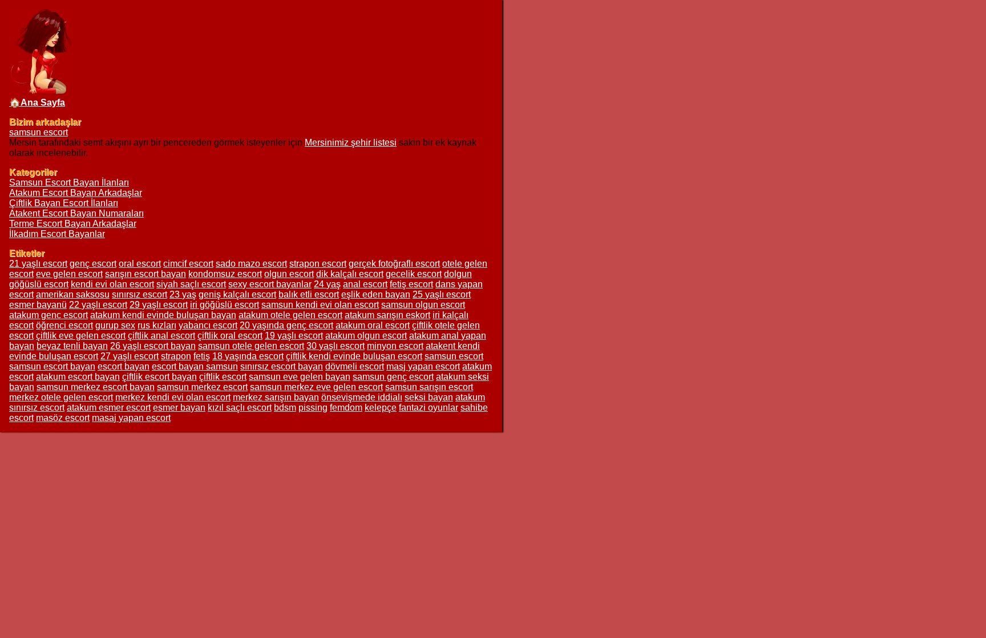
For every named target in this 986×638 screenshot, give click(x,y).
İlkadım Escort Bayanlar (57, 234)
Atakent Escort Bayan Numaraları (76, 213)
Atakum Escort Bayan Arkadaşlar (75, 193)
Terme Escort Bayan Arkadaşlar (72, 223)
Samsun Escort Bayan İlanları (69, 182)
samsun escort (38, 132)
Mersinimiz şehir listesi (351, 142)
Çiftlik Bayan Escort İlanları (63, 203)
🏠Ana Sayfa (37, 102)
